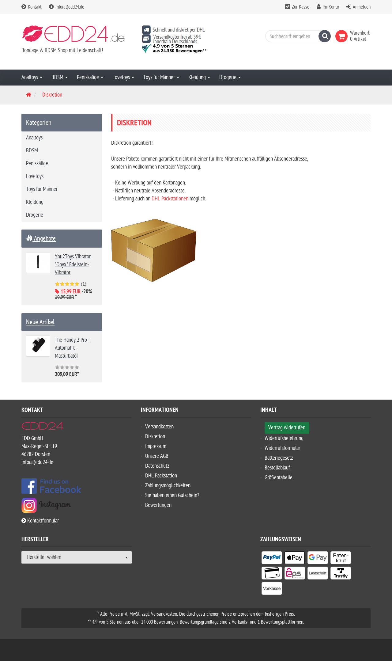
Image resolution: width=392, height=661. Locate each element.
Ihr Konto (330, 7)
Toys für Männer (159, 77)
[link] (342, 36)
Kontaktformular (42, 521)
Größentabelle (278, 477)
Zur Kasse (300, 7)
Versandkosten (159, 427)
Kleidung (197, 77)
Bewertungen (158, 505)
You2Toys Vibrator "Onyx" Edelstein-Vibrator (73, 264)
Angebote (44, 238)
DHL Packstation (161, 476)
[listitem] (271, 559)
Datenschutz (157, 466)
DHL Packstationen (170, 199)
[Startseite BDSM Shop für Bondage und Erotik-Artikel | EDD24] (76, 36)
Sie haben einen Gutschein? (172, 495)
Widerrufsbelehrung (284, 438)
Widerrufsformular (282, 448)
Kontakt (34, 7)
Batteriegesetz (279, 458)
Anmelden (362, 7)
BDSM (58, 77)
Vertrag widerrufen (286, 427)
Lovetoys (121, 77)
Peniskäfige (88, 77)
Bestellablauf (277, 468)
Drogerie (228, 77)
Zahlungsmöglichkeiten (167, 485)
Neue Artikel (40, 322)
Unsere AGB (156, 456)
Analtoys (30, 77)
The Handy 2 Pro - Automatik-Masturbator (72, 348)
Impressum (155, 446)
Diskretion (155, 436)
